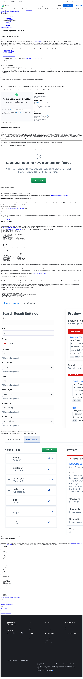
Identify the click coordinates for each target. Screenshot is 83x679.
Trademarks (9, 660)
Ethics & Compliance (49, 642)
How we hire (31, 638)
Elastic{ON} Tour (68, 637)
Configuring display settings (9, 56)
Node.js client (8, 21)
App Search (8, 18)
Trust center (47, 637)
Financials (67, 627)
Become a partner (48, 629)
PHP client (8, 22)
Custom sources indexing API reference (33, 58)
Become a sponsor (68, 638)
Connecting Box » (17, 11)
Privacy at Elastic (48, 638)
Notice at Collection (40, 670)
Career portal (31, 637)
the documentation (38, 41)
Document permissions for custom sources (16, 208)
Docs (45, 6)
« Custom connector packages (7, 11)
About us (64, 1)
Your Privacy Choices (47, 670)
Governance (67, 626)
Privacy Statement (21, 660)
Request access (48, 627)
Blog (30, 627)
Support (73, 1)
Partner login (47, 626)
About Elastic (31, 624)
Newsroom (31, 629)
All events (67, 640)
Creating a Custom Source (8, 51)
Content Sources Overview (6, 27)
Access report (26, 1)
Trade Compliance (48, 640)
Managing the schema (7, 52)
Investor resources (68, 624)
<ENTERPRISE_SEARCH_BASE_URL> (14, 229)
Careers (30, 635)
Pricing (41, 6)
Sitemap (27, 660)
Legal (46, 635)
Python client (8, 23)
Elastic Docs (3, 12)
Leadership (31, 626)
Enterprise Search (9, 16)
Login (80, 1)
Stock (66, 629)
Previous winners (68, 635)
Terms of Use (14, 660)
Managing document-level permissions (11, 53)
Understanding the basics (8, 50)
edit (1, 33)
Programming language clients (8, 219)
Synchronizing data (7, 54)
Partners (69, 1)
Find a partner (47, 624)
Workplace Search (4, 13)
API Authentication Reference (75, 124)
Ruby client (8, 25)
